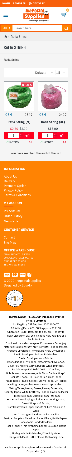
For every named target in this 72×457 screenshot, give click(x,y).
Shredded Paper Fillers (38, 418)
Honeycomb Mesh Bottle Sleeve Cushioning (32, 437)
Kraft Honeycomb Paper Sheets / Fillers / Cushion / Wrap (36, 408)
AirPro (32, 365)
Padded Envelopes (19, 350)
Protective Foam (22, 395)
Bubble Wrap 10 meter (50, 365)
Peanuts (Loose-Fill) (21, 377)
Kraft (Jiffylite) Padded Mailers (50, 347)
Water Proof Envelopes (51, 362)
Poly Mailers (37, 350)
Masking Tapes (15, 384)
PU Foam (55, 395)
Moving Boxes (33, 388)
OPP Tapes (61, 380)
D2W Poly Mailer (51, 433)
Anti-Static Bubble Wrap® (50, 373)
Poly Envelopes (55, 350)
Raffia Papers (60, 418)
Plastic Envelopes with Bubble (36, 358)
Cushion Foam (41, 395)
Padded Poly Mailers (46, 354)
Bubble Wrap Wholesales (20, 373)
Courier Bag (40, 377)
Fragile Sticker (29, 380)
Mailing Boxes (33, 384)
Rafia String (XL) (53, 122)
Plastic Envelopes (24, 354)
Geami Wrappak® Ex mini (36, 403)
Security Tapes (12, 392)
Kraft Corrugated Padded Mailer (32, 414)
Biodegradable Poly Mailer (26, 433)
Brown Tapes (46, 380)
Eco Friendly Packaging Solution (25, 399)
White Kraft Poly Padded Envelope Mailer (45, 392)
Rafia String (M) (19, 122)
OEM (8, 115)
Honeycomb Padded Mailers (36, 422)
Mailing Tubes (16, 388)
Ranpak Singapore (54, 399)
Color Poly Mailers (18, 365)
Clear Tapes (54, 377)
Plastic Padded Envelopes (21, 362)
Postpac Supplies (14, 418)
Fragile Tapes (12, 380)
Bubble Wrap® (23, 347)
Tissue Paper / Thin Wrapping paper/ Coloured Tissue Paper (36, 427)
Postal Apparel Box (53, 384)
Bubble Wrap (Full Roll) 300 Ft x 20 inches (35, 369)
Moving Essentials (52, 388)
